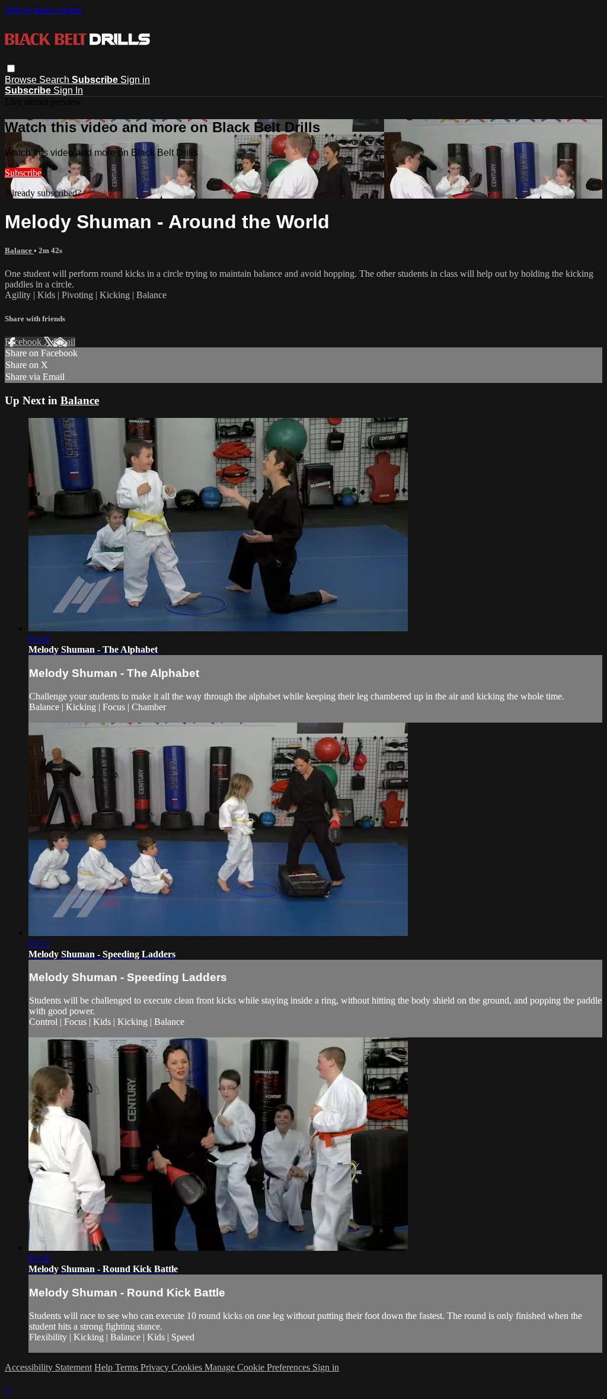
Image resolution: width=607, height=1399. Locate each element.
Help (104, 1367)
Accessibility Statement (48, 1367)
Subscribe (23, 173)
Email (64, 342)
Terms (127, 1367)
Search (55, 80)
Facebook (24, 342)
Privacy (155, 1367)
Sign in (135, 80)
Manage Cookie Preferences (258, 1367)
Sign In (68, 90)
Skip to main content (43, 10)
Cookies (188, 1367)
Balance (19, 250)
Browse (22, 80)
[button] (11, 68)
